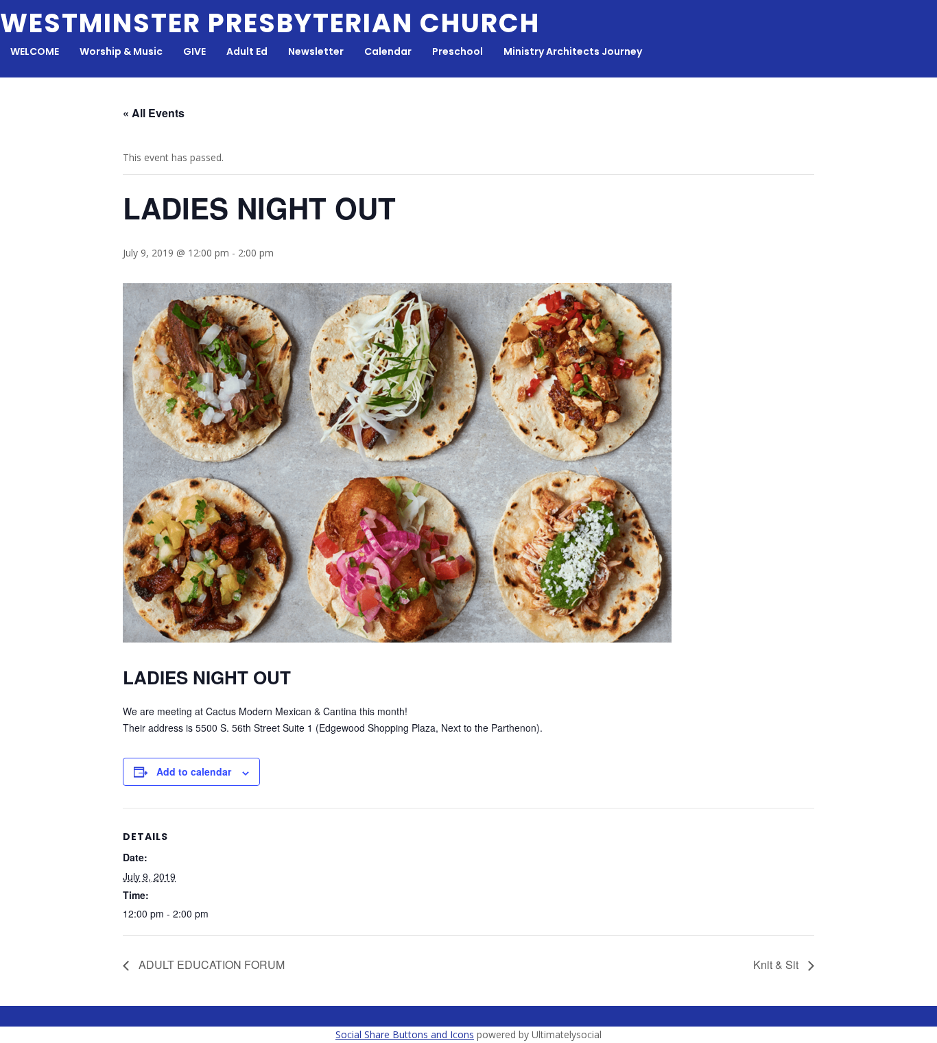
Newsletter (316, 51)
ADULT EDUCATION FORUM (210, 964)
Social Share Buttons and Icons (404, 1034)
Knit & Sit (777, 964)
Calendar (388, 51)
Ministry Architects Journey (572, 51)
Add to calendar (193, 771)
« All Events (154, 113)
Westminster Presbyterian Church (270, 23)
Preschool (457, 51)
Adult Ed (247, 51)
